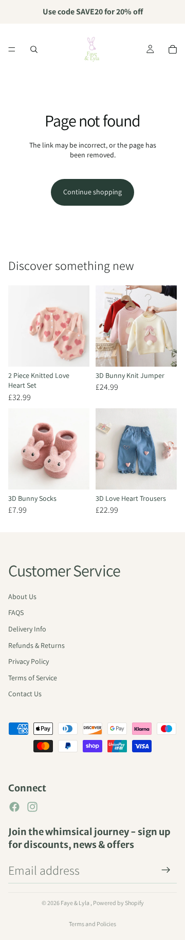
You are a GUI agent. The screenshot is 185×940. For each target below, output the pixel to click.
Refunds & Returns (36, 645)
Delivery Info (27, 629)
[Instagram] (32, 807)
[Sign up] (166, 870)
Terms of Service (32, 677)
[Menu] (12, 49)
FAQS (16, 612)
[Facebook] (14, 807)
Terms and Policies (92, 924)
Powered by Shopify (118, 903)
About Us (22, 596)
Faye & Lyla (75, 903)
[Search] (34, 49)
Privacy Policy (28, 661)
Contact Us (25, 693)
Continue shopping (92, 191)
